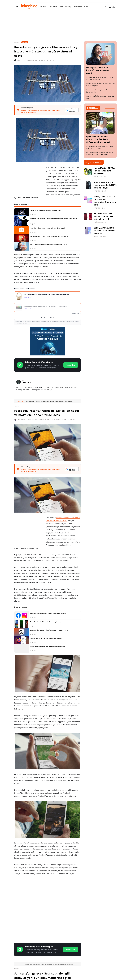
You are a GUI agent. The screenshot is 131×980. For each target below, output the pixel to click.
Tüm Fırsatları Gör (46, 318)
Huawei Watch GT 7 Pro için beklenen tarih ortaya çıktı (104, 171)
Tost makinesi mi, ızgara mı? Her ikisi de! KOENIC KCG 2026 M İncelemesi (100, 154)
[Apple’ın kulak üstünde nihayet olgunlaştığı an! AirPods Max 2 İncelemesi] (100, 122)
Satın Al (26, 297)
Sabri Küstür (21, 419)
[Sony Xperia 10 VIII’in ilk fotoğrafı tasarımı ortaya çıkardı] (100, 54)
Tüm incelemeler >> (110, 108)
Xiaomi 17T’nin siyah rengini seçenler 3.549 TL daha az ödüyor (105, 185)
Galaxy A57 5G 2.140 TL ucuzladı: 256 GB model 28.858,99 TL (104, 231)
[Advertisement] (47, 893)
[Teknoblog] (29, 6)
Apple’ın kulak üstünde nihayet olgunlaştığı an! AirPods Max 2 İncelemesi (98, 139)
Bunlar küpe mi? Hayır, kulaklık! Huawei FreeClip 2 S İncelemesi (99, 147)
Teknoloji (24, 42)
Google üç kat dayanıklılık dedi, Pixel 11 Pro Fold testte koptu (99, 78)
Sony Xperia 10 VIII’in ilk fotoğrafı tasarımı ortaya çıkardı (97, 70)
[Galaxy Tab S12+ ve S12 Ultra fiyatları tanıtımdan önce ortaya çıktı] (88, 199)
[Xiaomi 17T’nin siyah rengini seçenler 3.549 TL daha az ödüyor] (88, 185)
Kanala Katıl (70, 365)
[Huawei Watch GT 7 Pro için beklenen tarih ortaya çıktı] (88, 171)
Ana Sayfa (16, 42)
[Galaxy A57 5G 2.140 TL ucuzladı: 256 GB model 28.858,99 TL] (88, 230)
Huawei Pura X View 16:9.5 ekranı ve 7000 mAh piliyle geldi (103, 216)
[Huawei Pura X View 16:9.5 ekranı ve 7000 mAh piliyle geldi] (88, 216)
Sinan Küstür (21, 60)
